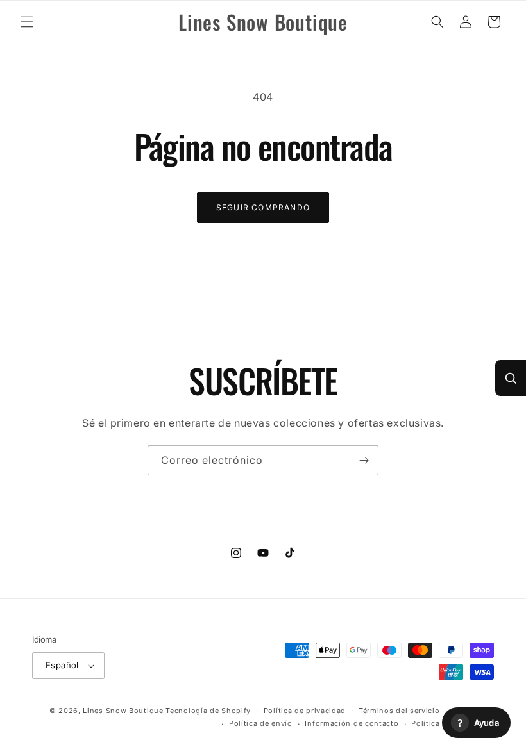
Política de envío (261, 723)
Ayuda (478, 723)
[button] (27, 22)
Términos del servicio (399, 710)
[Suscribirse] (364, 460)
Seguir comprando (263, 207)
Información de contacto (351, 723)
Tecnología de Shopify (208, 710)
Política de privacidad (305, 710)
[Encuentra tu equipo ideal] (510, 378)
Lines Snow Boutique (123, 710)
